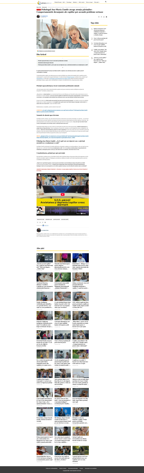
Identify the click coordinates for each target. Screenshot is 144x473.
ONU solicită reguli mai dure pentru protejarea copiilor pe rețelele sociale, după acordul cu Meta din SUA (81, 305)
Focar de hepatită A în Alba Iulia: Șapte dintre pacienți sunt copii (80, 400)
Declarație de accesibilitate (91, 468)
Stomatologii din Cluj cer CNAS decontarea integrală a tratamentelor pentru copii (44, 458)
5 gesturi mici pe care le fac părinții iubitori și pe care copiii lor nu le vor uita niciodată (80, 459)
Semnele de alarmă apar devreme (45, 62)
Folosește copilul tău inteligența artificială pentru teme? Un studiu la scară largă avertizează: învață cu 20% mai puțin (44, 324)
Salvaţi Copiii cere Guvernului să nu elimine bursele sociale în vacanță (80, 438)
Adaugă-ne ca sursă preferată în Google (47, 51)
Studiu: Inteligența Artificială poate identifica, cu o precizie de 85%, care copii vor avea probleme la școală (44, 305)
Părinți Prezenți (58, 2)
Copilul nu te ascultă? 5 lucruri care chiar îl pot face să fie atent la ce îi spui (80, 361)
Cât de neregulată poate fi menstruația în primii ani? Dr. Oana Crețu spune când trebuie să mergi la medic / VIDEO (62, 362)
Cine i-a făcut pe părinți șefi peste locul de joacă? (62, 341)
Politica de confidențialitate (51, 468)
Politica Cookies (62, 468)
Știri (64, 2)
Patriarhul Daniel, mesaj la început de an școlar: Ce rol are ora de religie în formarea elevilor (44, 343)
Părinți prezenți (44, 7)
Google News (46, 225)
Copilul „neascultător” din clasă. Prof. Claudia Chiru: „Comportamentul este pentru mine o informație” (80, 343)
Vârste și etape (89, 2)
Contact (81, 468)
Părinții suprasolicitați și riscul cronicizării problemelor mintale (53, 60)
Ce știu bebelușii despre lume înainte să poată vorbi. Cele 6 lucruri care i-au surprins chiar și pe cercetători (63, 305)
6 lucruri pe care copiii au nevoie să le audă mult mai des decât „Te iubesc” (62, 458)
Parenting (69, 2)
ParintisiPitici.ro (40, 78)
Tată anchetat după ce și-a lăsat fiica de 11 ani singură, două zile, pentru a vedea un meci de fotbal (62, 382)
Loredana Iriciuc (45, 230)
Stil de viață (81, 2)
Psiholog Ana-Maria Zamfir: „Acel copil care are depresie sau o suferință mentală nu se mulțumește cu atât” (63, 64)
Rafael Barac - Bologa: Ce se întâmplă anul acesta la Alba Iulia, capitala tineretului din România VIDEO (81, 266)
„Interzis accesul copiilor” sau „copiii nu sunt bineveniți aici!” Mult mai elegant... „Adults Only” (45, 266)
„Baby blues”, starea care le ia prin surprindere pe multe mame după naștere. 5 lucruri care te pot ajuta (80, 324)
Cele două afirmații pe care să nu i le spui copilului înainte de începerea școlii (62, 323)
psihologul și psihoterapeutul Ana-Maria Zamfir (60, 78)
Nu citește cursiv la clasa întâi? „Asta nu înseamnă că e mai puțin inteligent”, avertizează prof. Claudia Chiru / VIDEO (62, 401)
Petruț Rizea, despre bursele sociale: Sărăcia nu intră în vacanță (44, 419)
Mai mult (96, 2)
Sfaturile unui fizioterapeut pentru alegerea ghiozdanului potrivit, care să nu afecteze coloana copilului (62, 266)
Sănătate (75, 2)
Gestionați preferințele (73, 468)
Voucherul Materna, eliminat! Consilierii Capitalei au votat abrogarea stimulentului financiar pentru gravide (45, 285)
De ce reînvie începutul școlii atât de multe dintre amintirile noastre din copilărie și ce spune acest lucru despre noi (44, 362)
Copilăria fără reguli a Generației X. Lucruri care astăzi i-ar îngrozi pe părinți (44, 381)
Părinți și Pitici (39, 7)
